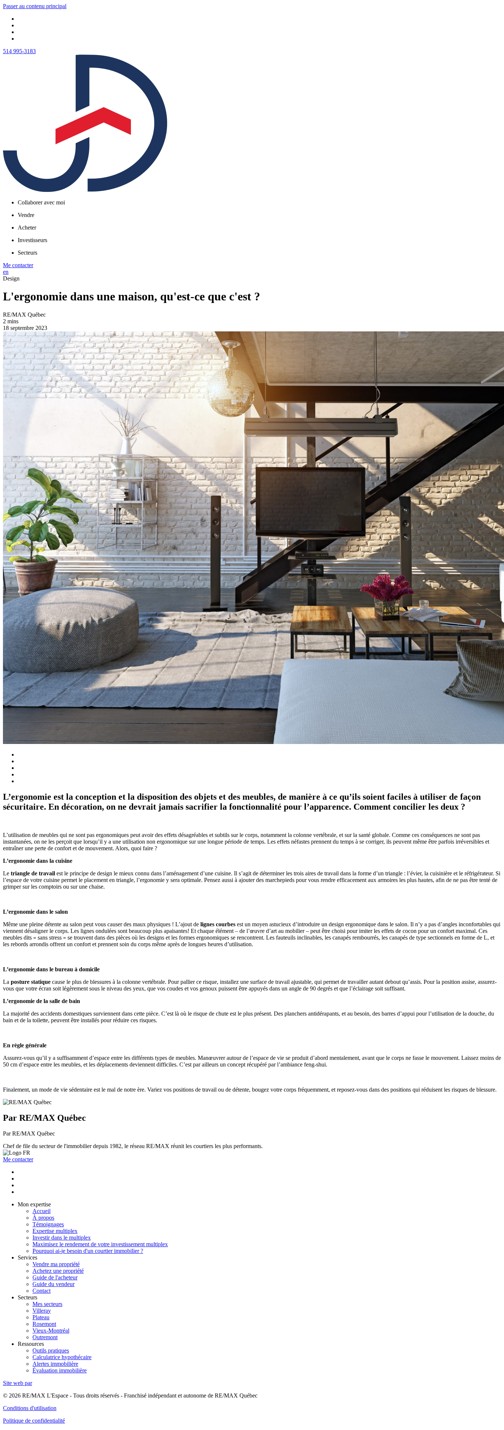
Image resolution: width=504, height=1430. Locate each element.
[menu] (259, 202)
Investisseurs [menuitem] (32, 240)
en (5, 272)
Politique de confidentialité (34, 1420)
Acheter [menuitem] (27, 227)
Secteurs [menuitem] (27, 252)
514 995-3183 (19, 51)
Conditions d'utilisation (29, 1408)
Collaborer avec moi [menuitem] (41, 202)
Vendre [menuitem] (26, 215)
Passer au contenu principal (34, 6)
